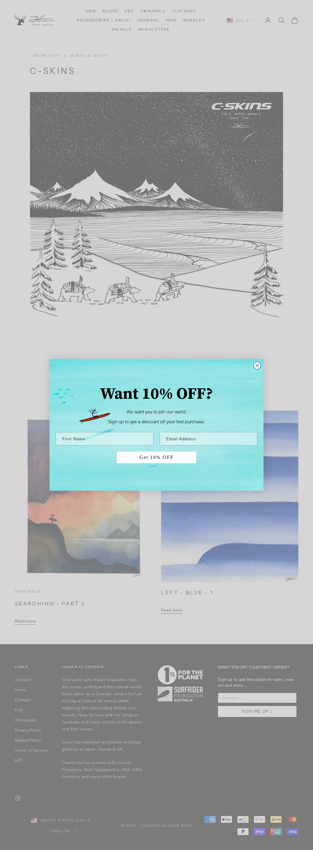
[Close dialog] (257, 365)
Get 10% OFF (156, 457)
